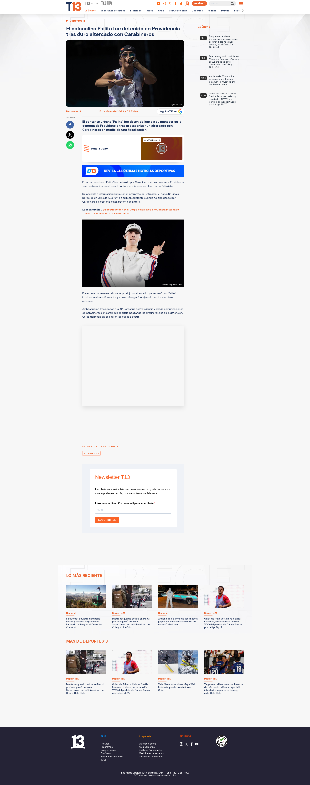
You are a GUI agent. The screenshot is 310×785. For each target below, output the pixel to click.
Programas (107, 747)
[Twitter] (186, 745)
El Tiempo (136, 10)
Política (212, 10)
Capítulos (106, 753)
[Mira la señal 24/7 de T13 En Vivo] (199, 3)
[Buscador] (232, 3)
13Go (104, 760)
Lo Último (90, 10)
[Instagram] (181, 745)
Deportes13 (73, 111)
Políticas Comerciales (150, 750)
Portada (105, 743)
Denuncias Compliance (151, 756)
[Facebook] (191, 745)
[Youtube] (196, 745)
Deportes (197, 10)
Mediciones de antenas (151, 753)
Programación (108, 750)
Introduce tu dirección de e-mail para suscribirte (124, 503)
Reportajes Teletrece (113, 10)
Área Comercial (147, 747)
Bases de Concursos (112, 756)
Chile (161, 10)
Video (149, 10)
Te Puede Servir (178, 10)
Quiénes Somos (147, 743)
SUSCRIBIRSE (107, 520)
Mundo (225, 10)
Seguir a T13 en (168, 111)
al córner (91, 453)
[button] (242, 10)
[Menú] (241, 3)
